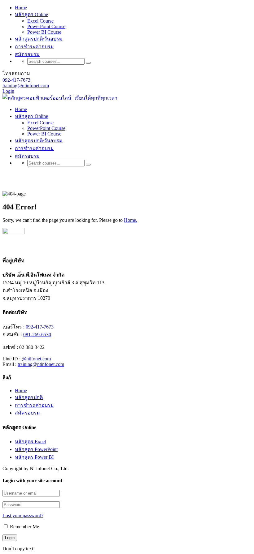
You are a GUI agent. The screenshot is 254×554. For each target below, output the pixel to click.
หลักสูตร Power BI (34, 457)
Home (21, 7)
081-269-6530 (37, 334)
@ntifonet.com (36, 358)
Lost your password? (22, 515)
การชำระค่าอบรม (34, 46)
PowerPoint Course (46, 26)
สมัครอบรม (27, 412)
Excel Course (40, 21)
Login (8, 91)
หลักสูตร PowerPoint (36, 449)
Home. (130, 220)
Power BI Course (44, 32)
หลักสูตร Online (31, 14)
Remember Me (24, 526)
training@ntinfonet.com (25, 85)
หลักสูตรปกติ (29, 397)
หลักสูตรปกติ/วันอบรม (39, 38)
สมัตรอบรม (27, 54)
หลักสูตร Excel (30, 441)
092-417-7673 (16, 80)
